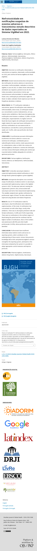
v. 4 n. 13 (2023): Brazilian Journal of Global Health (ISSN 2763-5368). (18, 8)
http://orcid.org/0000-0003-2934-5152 (11, 49)
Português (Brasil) (8, 506)
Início (3, 6)
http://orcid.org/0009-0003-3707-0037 (11, 42)
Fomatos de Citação (8, 345)
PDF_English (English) (10, 316)
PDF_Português (8, 313)
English (5, 503)
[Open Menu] (2, 2)
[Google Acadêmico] (16, 429)
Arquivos (9, 6)
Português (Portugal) (9, 508)
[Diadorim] (18, 417)
